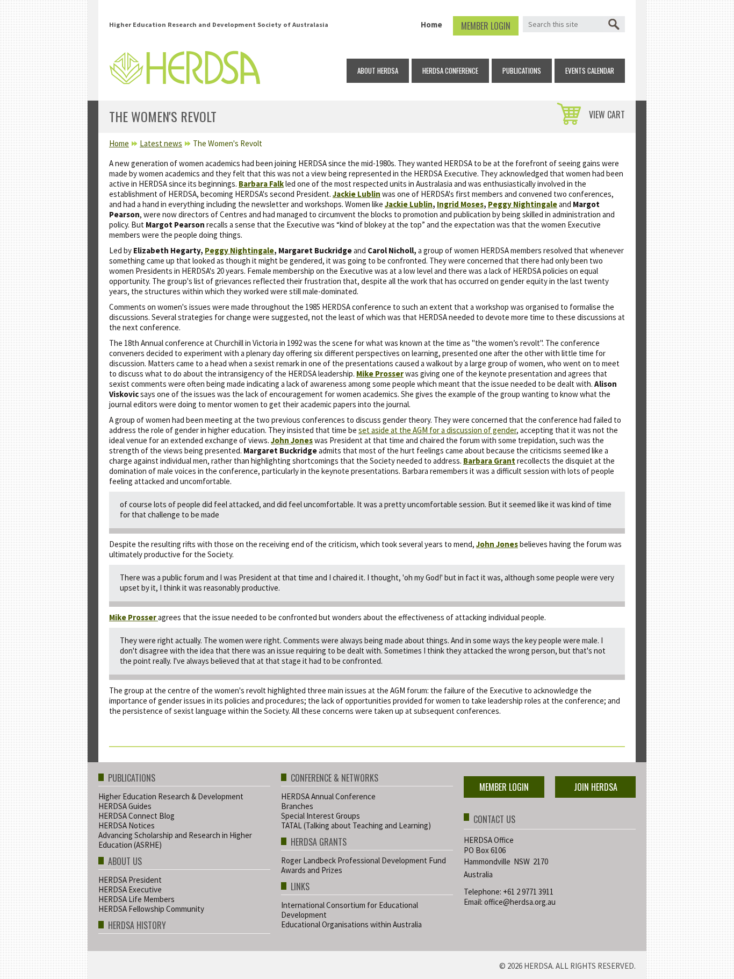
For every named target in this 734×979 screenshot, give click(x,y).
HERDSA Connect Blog (136, 816)
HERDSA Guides (125, 806)
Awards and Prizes (311, 870)
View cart (607, 114)
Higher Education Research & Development (170, 796)
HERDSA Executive (130, 889)
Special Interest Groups (320, 816)
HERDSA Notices (126, 825)
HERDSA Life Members (136, 899)
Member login (485, 25)
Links (300, 887)
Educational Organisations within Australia (351, 924)
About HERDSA (377, 70)
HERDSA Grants (319, 842)
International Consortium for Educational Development (349, 910)
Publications (521, 70)
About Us (125, 862)
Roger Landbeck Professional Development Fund (363, 860)
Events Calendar (589, 70)
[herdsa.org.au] (184, 65)
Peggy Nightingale (522, 204)
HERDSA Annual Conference (328, 796)
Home (431, 24)
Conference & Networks (334, 778)
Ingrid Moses (460, 204)
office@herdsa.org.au (520, 902)
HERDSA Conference (450, 70)
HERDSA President (130, 880)
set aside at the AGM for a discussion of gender (437, 430)
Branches (297, 806)
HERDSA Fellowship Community (151, 909)
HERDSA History (137, 926)
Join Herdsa (595, 787)
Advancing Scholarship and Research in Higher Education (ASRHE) (175, 840)
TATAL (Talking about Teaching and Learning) (356, 825)
